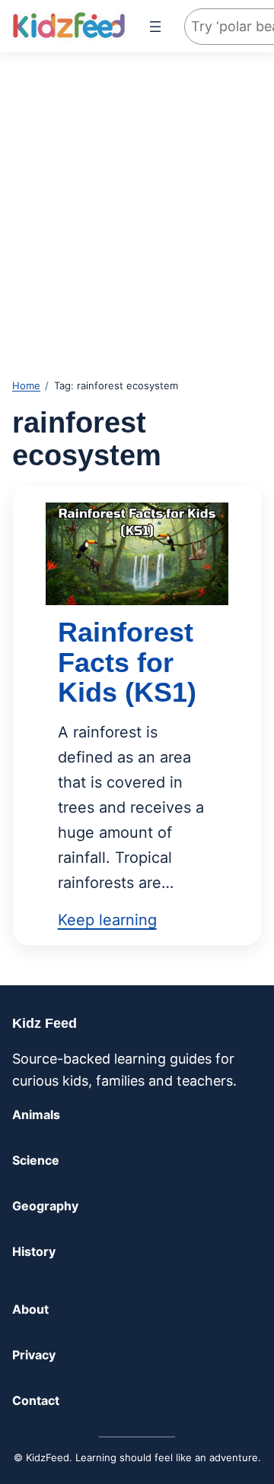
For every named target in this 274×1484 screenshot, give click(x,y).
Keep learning (107, 920)
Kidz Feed (44, 1023)
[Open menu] (155, 26)
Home (26, 385)
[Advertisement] (137, 201)
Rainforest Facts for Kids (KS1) (127, 662)
